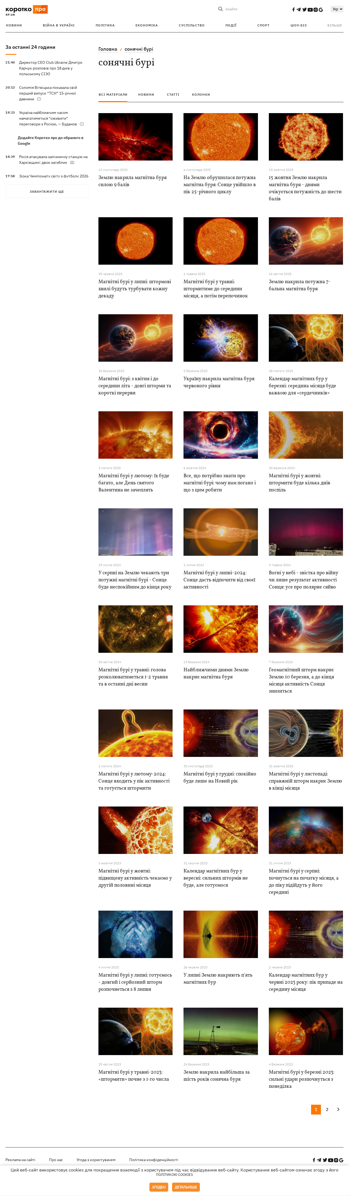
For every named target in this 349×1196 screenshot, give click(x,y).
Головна (107, 49)
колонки (201, 94)
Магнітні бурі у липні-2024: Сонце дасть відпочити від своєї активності (219, 580)
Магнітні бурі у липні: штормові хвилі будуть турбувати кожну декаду (134, 289)
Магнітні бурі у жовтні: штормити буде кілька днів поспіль (299, 483)
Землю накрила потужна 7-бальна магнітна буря (299, 285)
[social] (293, 9)
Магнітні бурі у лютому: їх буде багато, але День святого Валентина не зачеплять (133, 483)
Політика (105, 25)
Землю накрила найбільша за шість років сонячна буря (216, 1076)
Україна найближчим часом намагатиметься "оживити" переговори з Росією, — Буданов (48, 118)
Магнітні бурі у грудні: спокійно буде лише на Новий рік (219, 778)
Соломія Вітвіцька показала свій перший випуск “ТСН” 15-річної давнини (48, 93)
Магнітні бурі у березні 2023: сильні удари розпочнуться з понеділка (301, 1079)
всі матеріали (113, 94)
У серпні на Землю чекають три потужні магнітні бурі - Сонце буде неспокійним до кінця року (135, 580)
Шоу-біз (299, 25)
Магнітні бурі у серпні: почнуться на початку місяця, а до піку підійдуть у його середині (304, 882)
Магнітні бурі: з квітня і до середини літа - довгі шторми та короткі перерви (134, 386)
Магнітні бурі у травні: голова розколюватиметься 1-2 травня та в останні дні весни (133, 677)
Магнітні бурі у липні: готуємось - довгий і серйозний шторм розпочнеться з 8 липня (135, 982)
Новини (14, 25)
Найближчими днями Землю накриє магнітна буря (216, 674)
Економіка (147, 25)
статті (173, 94)
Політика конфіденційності (153, 1159)
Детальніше (186, 1187)
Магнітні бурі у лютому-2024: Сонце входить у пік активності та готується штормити (134, 781)
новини (146, 94)
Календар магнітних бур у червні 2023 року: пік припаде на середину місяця (306, 982)
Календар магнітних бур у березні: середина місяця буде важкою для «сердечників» (302, 386)
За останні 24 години (30, 47)
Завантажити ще (47, 191)
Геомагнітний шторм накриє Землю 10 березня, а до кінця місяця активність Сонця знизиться (301, 681)
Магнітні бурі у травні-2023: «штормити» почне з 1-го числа (133, 1076)
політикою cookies (174, 1174)
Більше (334, 25)
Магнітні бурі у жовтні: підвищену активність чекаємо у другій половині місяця (135, 878)
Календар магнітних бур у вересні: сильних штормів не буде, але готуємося (215, 878)
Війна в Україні (59, 25)
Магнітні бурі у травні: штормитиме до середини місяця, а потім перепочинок (215, 289)
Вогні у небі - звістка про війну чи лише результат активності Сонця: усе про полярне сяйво (303, 580)
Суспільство (192, 25)
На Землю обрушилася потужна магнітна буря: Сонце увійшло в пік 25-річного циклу (219, 184)
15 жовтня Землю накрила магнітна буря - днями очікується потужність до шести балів (305, 188)
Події (231, 25)
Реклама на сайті (20, 1159)
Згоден (159, 1187)
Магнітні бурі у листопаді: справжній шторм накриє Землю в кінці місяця (305, 781)
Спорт (263, 25)
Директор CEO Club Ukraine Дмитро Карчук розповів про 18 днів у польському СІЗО (50, 68)
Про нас (56, 1159)
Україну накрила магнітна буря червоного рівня (218, 382)
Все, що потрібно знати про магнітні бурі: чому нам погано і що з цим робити (219, 483)
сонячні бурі (139, 49)
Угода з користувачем (96, 1159)
